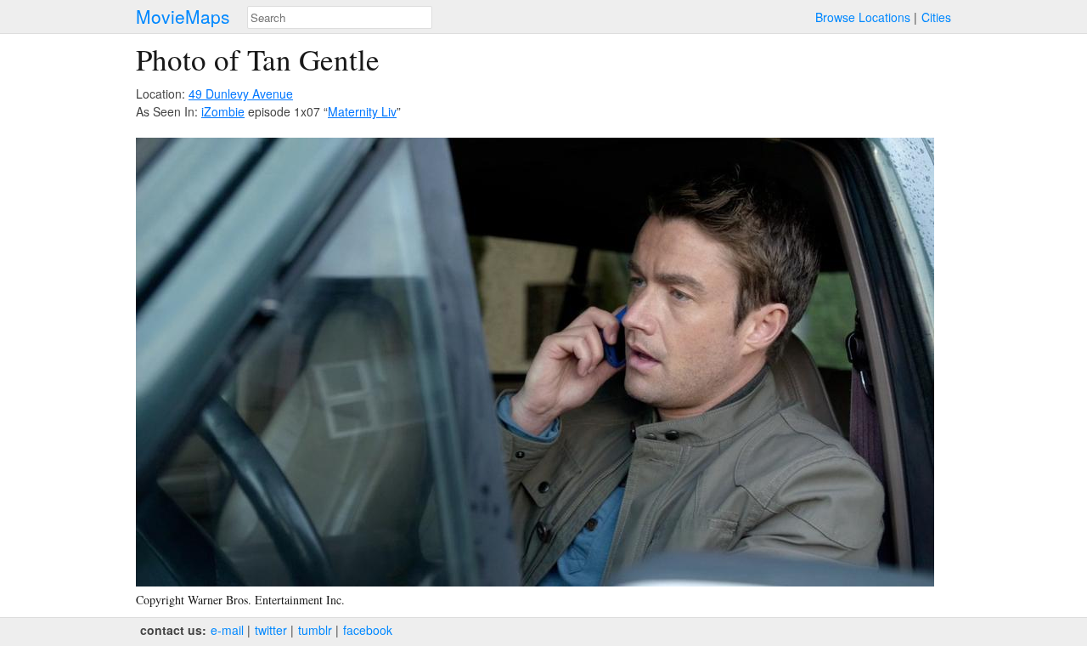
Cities (936, 17)
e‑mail (227, 629)
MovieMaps (183, 17)
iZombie (223, 111)
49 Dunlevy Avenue (241, 93)
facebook (367, 629)
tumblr (315, 629)
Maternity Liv (362, 111)
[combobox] (339, 17)
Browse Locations (862, 17)
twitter (271, 629)
